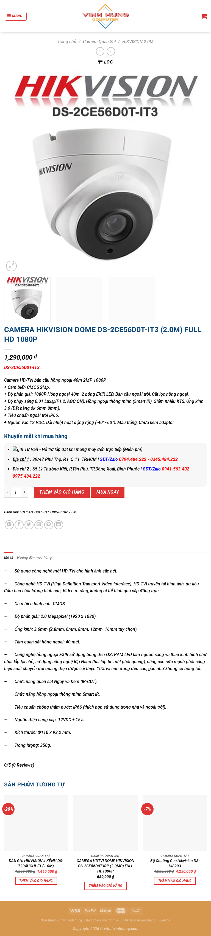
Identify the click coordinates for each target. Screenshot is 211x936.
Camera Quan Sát (99, 41)
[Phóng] (11, 266)
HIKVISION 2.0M (138, 41)
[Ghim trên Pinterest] (48, 524)
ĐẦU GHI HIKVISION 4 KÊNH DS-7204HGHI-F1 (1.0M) (36, 863)
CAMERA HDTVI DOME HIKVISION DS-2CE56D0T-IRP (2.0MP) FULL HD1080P (105, 865)
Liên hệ (164, 920)
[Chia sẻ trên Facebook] (19, 524)
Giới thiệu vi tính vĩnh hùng (61, 920)
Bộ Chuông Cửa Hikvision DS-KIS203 (175, 863)
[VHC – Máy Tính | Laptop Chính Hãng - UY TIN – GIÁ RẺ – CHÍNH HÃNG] (105, 16)
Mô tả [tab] (8, 557)
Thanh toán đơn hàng (139, 920)
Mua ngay (107, 492)
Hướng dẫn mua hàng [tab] (34, 557)
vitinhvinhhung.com (121, 928)
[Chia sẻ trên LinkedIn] (58, 524)
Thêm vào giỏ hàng (61, 492)
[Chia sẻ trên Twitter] (29, 524)
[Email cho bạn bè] (38, 524)
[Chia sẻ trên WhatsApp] (9, 524)
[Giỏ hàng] (204, 16)
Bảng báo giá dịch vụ (102, 920)
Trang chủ (66, 41)
